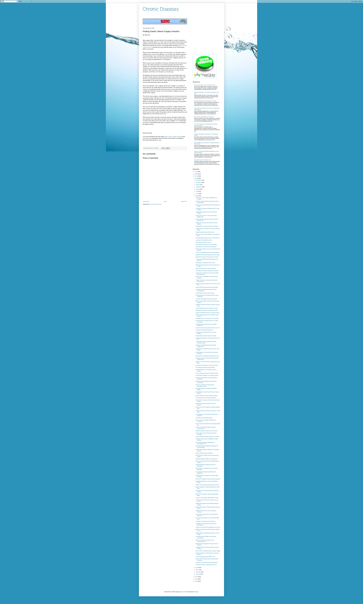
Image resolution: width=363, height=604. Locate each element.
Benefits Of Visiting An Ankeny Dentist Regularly (208, 479)
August (198, 189)
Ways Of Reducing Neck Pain (203, 242)
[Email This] (162, 148)
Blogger (196, 591)
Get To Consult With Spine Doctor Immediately (207, 252)
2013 (196, 581)
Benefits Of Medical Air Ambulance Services (205, 101)
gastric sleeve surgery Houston (172, 136)
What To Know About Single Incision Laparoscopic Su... (205, 540)
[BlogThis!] (164, 148)
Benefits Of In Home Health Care (202, 160)
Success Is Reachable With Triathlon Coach (207, 497)
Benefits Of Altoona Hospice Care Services (207, 430)
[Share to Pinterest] (169, 148)
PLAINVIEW (184, 591)
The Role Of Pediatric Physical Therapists (206, 299)
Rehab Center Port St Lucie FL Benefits (206, 268)
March (197, 569)
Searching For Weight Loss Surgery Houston (207, 375)
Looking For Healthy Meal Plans (204, 240)
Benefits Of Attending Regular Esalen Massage (208, 254)
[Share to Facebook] (167, 148)
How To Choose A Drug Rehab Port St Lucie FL (208, 327)
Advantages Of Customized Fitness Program (207, 226)
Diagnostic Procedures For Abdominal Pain (207, 310)
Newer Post (146, 201)
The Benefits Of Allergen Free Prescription (206, 244)
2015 (196, 577)
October (198, 184)
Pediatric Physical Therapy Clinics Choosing (207, 318)
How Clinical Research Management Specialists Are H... (205, 443)
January (198, 574)
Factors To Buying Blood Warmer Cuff (205, 556)
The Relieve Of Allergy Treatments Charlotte (207, 270)
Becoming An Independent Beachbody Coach (207, 356)
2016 (196, 178)
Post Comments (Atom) (156, 204)
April (197, 567)
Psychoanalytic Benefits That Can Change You (208, 238)
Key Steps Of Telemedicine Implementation (207, 562)
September (199, 187)
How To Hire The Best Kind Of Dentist (203, 117)
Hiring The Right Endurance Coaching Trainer (207, 312)
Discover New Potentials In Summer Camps (207, 365)
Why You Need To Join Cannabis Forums (204, 85)
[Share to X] (166, 148)
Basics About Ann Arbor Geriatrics (204, 453)
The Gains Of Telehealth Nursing (204, 418)
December (199, 180)
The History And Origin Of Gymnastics (205, 367)
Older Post (184, 201)
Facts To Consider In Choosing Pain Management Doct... (205, 385)
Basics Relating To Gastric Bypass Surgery (207, 395)
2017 (196, 176)
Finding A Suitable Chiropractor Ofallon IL (206, 564)
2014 (196, 579)
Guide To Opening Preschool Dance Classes (207, 257)
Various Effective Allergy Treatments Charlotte (207, 436)
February (198, 572)
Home (165, 201)
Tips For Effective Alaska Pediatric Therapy (207, 308)
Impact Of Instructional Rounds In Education (207, 287)
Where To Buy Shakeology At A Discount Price (207, 485)
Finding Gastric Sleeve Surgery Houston (206, 335)
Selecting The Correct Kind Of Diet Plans (206, 246)
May (197, 195)
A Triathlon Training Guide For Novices (206, 521)
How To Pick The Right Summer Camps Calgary (208, 551)
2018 (196, 174)
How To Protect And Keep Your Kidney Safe (207, 373)
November (199, 182)
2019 (196, 171)
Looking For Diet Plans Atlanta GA (204, 330)
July (197, 191)
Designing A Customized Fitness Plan (205, 262)
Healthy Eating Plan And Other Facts (205, 232)
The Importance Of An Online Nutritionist (206, 397)
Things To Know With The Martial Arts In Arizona (208, 527)
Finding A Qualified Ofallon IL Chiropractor (206, 459)
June (197, 193)
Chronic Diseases (161, 9)
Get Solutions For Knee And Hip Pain (205, 293)
